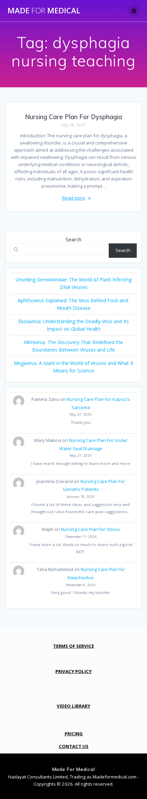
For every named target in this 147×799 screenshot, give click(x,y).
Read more (73, 198)
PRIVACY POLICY (73, 671)
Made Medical (44, 10)
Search (73, 239)
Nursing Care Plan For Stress (90, 529)
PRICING (74, 734)
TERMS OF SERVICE (73, 646)
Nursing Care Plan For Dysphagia (73, 117)
